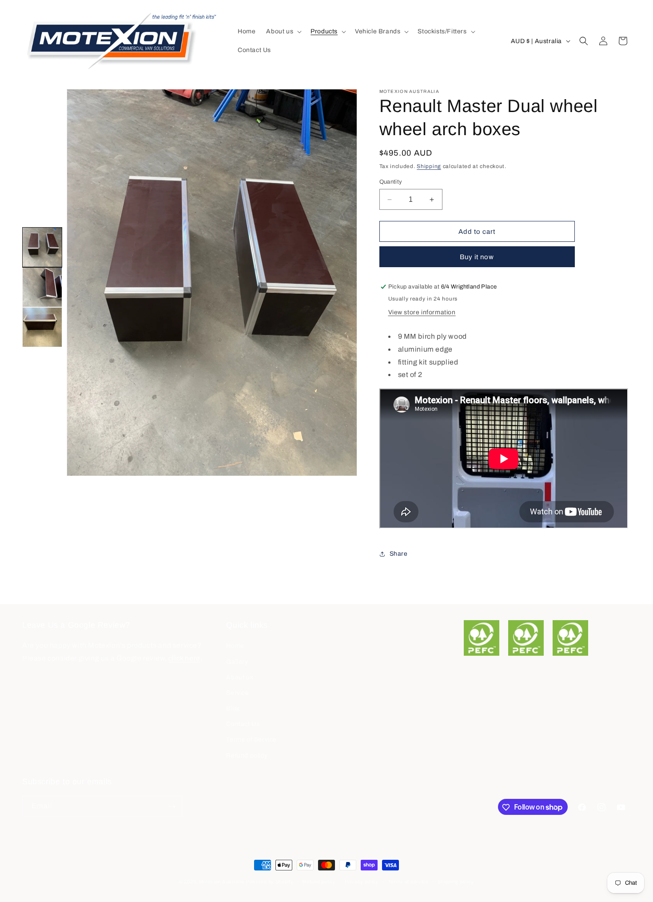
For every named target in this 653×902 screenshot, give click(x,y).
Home (235, 646)
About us (239, 677)
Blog (233, 708)
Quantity (390, 182)
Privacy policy (362, 881)
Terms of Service (251, 740)
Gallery (237, 661)
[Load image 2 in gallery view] (42, 287)
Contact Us (242, 724)
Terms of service (408, 881)
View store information (422, 312)
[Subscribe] (172, 806)
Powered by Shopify (270, 881)
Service (237, 693)
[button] (283, 31)
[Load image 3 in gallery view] (42, 327)
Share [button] (399, 553)
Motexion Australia (221, 881)
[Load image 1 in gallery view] (42, 247)
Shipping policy (456, 881)
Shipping (429, 166)
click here (184, 658)
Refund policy (246, 755)
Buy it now (477, 257)
